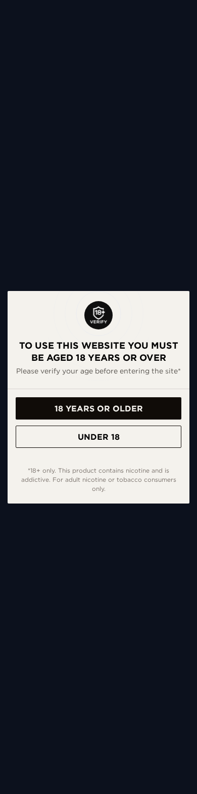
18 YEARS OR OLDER (99, 408)
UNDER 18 (99, 436)
